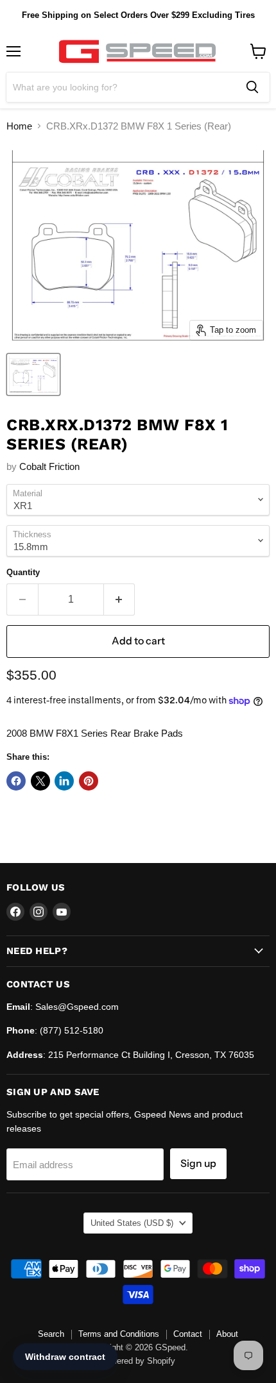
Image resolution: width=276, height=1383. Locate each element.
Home (19, 126)
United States (132, 1223)
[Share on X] (40, 781)
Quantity (23, 572)
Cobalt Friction (49, 466)
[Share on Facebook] (16, 781)
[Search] (252, 87)
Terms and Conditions (118, 1334)
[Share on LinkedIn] (64, 781)
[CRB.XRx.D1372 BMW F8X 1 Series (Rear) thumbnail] (33, 374)
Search (51, 1334)
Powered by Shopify (138, 1361)
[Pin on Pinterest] (88, 781)
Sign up (198, 1163)
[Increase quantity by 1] (119, 599)
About (227, 1334)
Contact (187, 1334)
